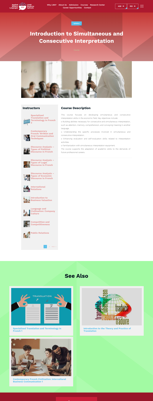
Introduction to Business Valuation (41, 199)
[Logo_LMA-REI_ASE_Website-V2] (22, 3)
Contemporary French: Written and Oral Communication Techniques (42, 135)
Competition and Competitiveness (40, 223)
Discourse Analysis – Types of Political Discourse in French (42, 149)
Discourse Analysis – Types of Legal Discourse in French (42, 162)
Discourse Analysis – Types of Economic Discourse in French (42, 176)
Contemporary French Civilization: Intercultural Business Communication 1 (39, 380)
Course (76, 50)
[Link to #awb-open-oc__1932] (142, 6)
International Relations (38, 188)
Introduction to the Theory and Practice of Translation (107, 329)
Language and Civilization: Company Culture (43, 211)
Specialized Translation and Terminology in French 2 (43, 119)
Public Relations (40, 233)
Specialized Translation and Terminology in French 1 (37, 329)
